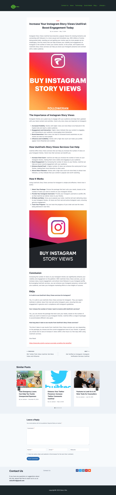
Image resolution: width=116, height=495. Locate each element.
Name (29, 449)
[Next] (97, 389)
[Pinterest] (86, 470)
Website (73, 449)
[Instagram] (83, 470)
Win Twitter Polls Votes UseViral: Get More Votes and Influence (40, 354)
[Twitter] (80, 470)
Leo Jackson (55, 31)
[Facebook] (77, 470)
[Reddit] (89, 470)
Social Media (88, 5)
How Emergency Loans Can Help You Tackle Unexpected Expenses (27, 394)
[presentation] (29, 379)
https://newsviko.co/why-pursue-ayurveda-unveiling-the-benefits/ (50, 343)
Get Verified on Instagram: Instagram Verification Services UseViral (77, 354)
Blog (58, 20)
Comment (31, 428)
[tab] (54, 407)
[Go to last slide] (19, 389)
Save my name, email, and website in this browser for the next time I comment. (51, 454)
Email (51, 449)
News (72, 5)
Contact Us (64, 5)
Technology (78, 5)
